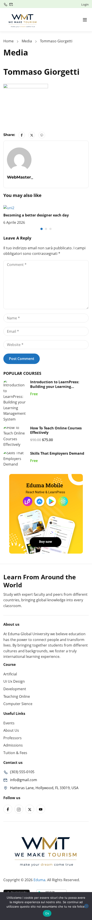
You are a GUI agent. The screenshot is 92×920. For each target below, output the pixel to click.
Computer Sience (17, 703)
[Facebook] (21, 135)
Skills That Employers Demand (57, 453)
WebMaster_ (20, 177)
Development (14, 688)
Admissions (13, 745)
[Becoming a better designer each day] (8, 207)
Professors (12, 737)
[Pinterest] (41, 135)
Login (85, 4)
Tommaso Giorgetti (56, 41)
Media (27, 41)
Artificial (10, 674)
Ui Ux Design (14, 681)
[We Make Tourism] (22, 19)
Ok (47, 913)
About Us (11, 730)
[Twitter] (31, 135)
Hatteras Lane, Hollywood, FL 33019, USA (44, 787)
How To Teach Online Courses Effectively (56, 430)
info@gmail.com (23, 779)
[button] (41, 229)
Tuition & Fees (15, 752)
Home (8, 41)
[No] (86, 906)
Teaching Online (16, 696)
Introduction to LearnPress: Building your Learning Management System (54, 386)
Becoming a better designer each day (36, 215)
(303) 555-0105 (22, 771)
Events (9, 723)
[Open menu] (85, 19)
